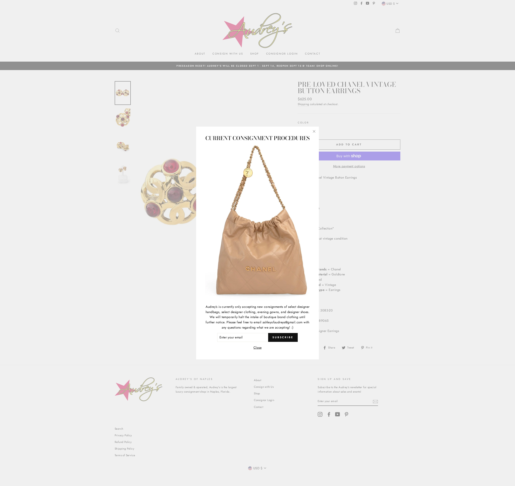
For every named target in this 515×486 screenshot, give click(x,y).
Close (257, 347)
